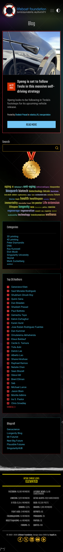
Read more (31, 124)
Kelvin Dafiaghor (20, 319)
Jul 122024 (11, 86)
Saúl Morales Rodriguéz (23, 291)
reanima (51, 207)
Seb (13, 383)
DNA (9, 245)
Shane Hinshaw (19, 359)
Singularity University (18, 255)
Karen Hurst (17, 323)
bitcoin (46, 191)
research (37, 211)
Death (33, 195)
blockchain (54, 191)
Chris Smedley (18, 403)
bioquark (12, 191)
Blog (31, 24)
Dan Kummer (18, 331)
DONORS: (22, 507)
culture (29, 195)
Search (56, 147)
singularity (48, 211)
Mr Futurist (12, 436)
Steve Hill (16, 375)
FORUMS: (24, 525)
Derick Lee (16, 351)
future (57, 194)
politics (44, 207)
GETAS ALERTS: (39, 498)
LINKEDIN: (14, 498)
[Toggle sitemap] (52, 10)
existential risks (41, 195)
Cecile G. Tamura (20, 343)
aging (8, 187)
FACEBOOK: (12, 492)
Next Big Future (15, 440)
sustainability (12, 215)
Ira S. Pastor (17, 399)
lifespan (13, 207)
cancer (14, 195)
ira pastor (37, 203)
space (54, 211)
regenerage (13, 211)
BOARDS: (36, 507)
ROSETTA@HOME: (12, 521)
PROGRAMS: (37, 516)
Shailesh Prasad (21, 115)
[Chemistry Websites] (31, 166)
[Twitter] (26, 539)
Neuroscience (38, 207)
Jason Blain (17, 391)
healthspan (36, 199)
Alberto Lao (17, 355)
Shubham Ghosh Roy (22, 295)
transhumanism (38, 215)
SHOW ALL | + (11, 407)
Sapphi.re (53, 535)
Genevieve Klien (19, 287)
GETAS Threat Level (31, 481)
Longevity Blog (14, 433)
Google (17, 199)
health (24, 199)
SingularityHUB (15, 448)
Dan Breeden (17, 303)
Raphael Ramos (19, 363)
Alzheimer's (18, 187)
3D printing (12, 236)
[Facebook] (20, 539)
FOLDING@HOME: (13, 516)
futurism (12, 199)
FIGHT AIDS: (16, 512)
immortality (11, 203)
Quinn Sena (17, 299)
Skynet (10, 258)
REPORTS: (37, 512)
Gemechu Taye (19, 315)
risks (42, 211)
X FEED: (14, 503)
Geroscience (13, 429)
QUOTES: (36, 525)
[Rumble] (43, 539)
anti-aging (29, 187)
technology (24, 215)
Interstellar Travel (24, 203)
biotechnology (35, 191)
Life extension (51, 203)
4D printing (12, 239)
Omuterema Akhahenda (23, 335)
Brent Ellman (17, 379)
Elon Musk (12, 251)
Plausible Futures (16, 444)
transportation (45, 115)
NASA (32, 207)
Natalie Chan (18, 367)
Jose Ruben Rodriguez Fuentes (27, 327)
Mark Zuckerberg (15, 261)
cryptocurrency (22, 195)
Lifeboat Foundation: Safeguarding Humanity (24, 10)
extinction (50, 195)
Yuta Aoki (16, 347)
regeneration (27, 211)
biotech (23, 191)
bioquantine (55, 187)
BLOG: (35, 503)
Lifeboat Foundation (25, 535)
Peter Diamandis (15, 242)
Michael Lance (18, 387)
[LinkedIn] (32, 539)
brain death (7, 195)
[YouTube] (37, 539)
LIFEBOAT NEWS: (39, 492)
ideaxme (52, 199)
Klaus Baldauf (18, 339)
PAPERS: (36, 521)
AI (13, 187)
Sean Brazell (17, 371)
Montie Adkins (18, 395)
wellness (51, 215)
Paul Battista (18, 311)
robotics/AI (34, 115)
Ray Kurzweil (13, 248)
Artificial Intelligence (42, 187)
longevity (24, 207)
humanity (46, 199)
